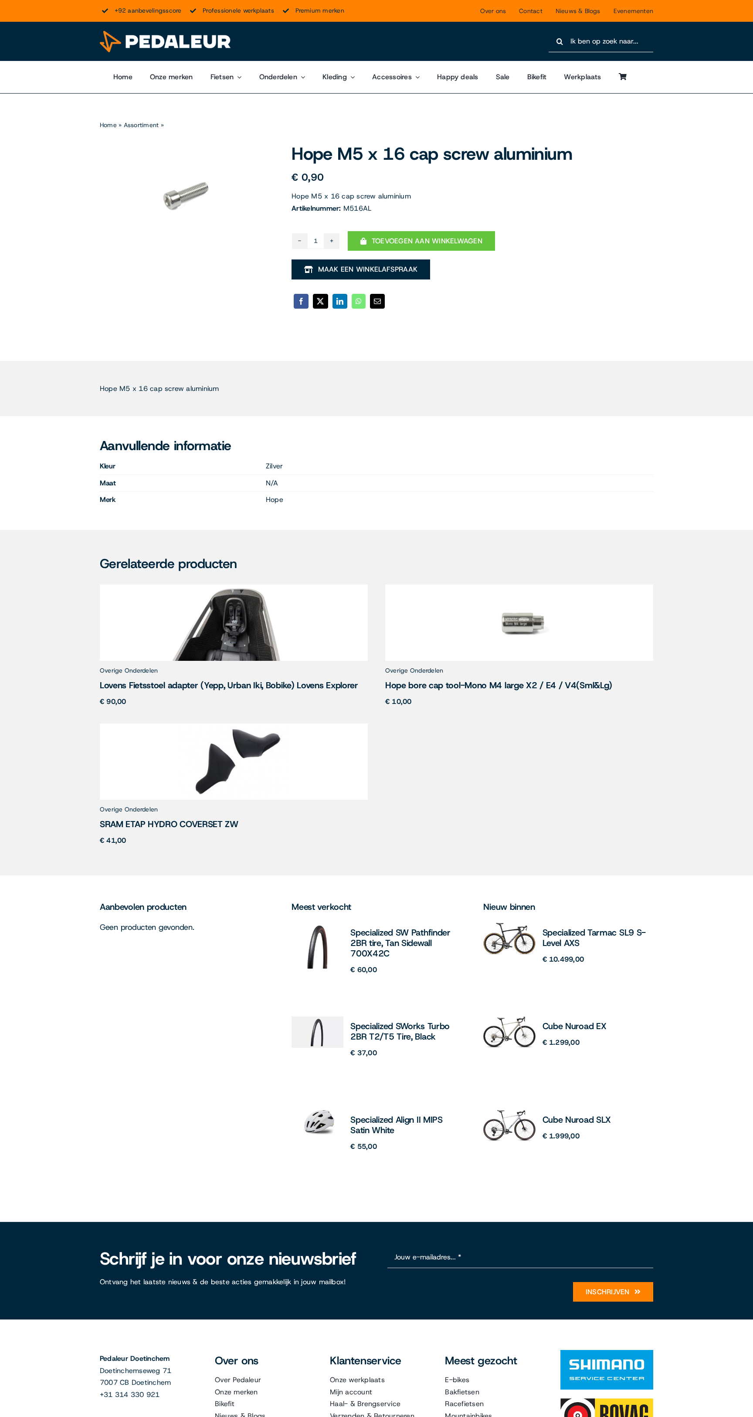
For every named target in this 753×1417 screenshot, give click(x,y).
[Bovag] (606, 1401)
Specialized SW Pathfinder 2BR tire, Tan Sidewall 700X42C (400, 943)
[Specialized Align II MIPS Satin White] (317, 1113)
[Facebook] (301, 301)
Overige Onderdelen (129, 670)
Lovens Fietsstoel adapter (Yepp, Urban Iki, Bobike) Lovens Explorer (229, 685)
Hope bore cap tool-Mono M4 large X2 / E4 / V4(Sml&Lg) (498, 685)
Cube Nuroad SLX (577, 1119)
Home (108, 125)
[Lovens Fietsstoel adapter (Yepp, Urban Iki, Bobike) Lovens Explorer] (234, 587)
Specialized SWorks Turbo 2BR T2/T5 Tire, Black (400, 1031)
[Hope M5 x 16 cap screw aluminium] (185, 195)
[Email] (377, 301)
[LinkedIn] (339, 301)
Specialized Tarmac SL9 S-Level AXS (594, 938)
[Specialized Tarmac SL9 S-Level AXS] (509, 926)
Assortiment (141, 125)
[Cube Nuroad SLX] (509, 1113)
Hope (274, 499)
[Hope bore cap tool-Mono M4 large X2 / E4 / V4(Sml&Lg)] (519, 587)
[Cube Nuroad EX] (509, 1019)
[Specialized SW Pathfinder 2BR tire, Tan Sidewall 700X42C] (318, 926)
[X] (320, 301)
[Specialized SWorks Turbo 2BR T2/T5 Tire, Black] (317, 1019)
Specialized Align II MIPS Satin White (396, 1125)
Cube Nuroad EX (575, 1026)
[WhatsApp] (358, 301)
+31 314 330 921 (130, 1394)
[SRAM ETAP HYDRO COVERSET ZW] (233, 726)
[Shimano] (606, 1353)
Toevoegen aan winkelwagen (427, 241)
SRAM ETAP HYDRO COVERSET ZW (169, 824)
